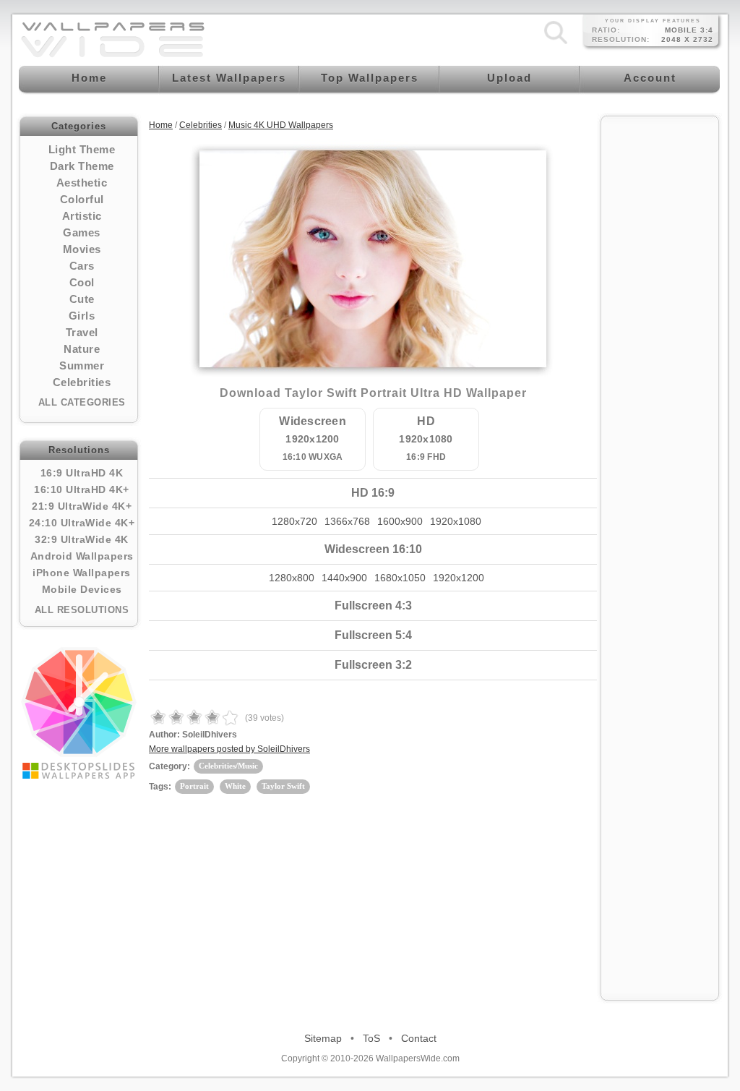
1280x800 (291, 577)
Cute (82, 299)
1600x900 (400, 521)
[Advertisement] (660, 341)
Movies (82, 249)
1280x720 (294, 521)
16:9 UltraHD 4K (82, 473)
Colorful (82, 199)
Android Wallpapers (82, 556)
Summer (81, 365)
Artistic (82, 216)
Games (81, 232)
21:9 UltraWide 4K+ (82, 506)
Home (161, 125)
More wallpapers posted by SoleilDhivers (229, 749)
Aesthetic (82, 182)
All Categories (82, 402)
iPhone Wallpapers (82, 572)
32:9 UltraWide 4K (82, 539)
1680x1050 (400, 577)
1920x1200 (458, 577)
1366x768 (347, 521)
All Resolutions (82, 609)
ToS (371, 1038)
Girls (82, 315)
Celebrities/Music (228, 765)
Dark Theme (82, 166)
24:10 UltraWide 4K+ (82, 523)
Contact (418, 1038)
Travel (82, 332)
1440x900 (344, 577)
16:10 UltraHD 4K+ (81, 489)
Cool (82, 282)
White (235, 786)
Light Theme (82, 149)
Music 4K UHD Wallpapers (280, 125)
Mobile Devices (82, 589)
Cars (82, 266)
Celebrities (82, 382)
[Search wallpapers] (555, 44)
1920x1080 (455, 521)
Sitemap (323, 1038)
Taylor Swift (283, 786)
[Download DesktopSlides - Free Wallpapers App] (79, 713)
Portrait (194, 786)
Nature (82, 349)
